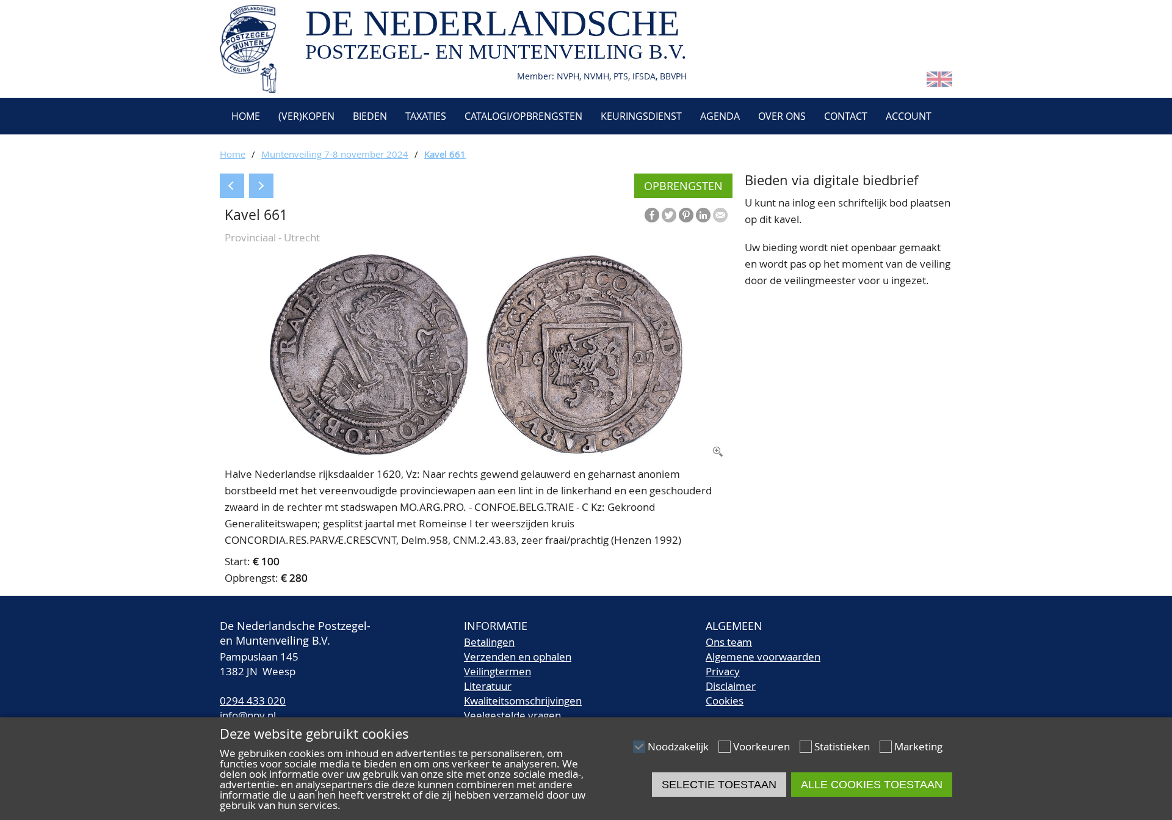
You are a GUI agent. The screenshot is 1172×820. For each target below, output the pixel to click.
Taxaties (425, 116)
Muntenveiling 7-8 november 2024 (334, 154)
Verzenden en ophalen (517, 657)
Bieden (370, 116)
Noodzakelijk (678, 746)
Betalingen (489, 642)
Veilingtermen (497, 671)
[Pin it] (686, 215)
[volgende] (261, 186)
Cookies (724, 701)
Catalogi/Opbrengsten (523, 116)
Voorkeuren (761, 746)
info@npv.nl (248, 715)
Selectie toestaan (719, 784)
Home (244, 116)
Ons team (729, 642)
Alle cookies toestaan (871, 784)
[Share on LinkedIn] (703, 215)
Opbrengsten (683, 185)
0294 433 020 (253, 701)
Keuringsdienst (641, 116)
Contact (845, 116)
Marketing (918, 746)
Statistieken (842, 746)
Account (908, 116)
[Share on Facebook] (652, 215)
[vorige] (232, 186)
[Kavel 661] (476, 452)
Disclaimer (731, 686)
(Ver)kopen (306, 116)
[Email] (720, 215)
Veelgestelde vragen (512, 715)
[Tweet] (669, 215)
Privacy (723, 671)
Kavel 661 (445, 154)
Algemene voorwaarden (763, 657)
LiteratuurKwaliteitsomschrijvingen (523, 693)
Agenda (720, 116)
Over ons (782, 116)
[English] (939, 83)
